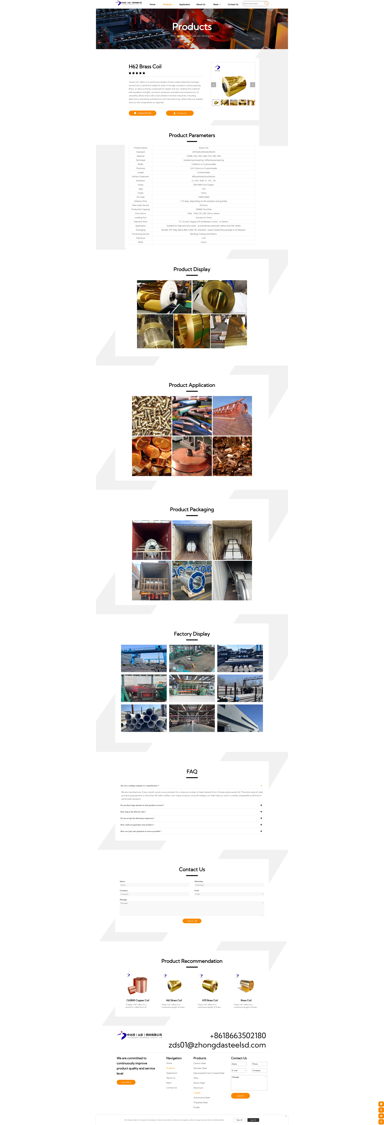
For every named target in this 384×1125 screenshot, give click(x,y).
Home (173, 36)
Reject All (239, 1120)
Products (180, 36)
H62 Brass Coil (207, 36)
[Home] (128, 3)
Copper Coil (196, 36)
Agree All (253, 1120)
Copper (187, 36)
